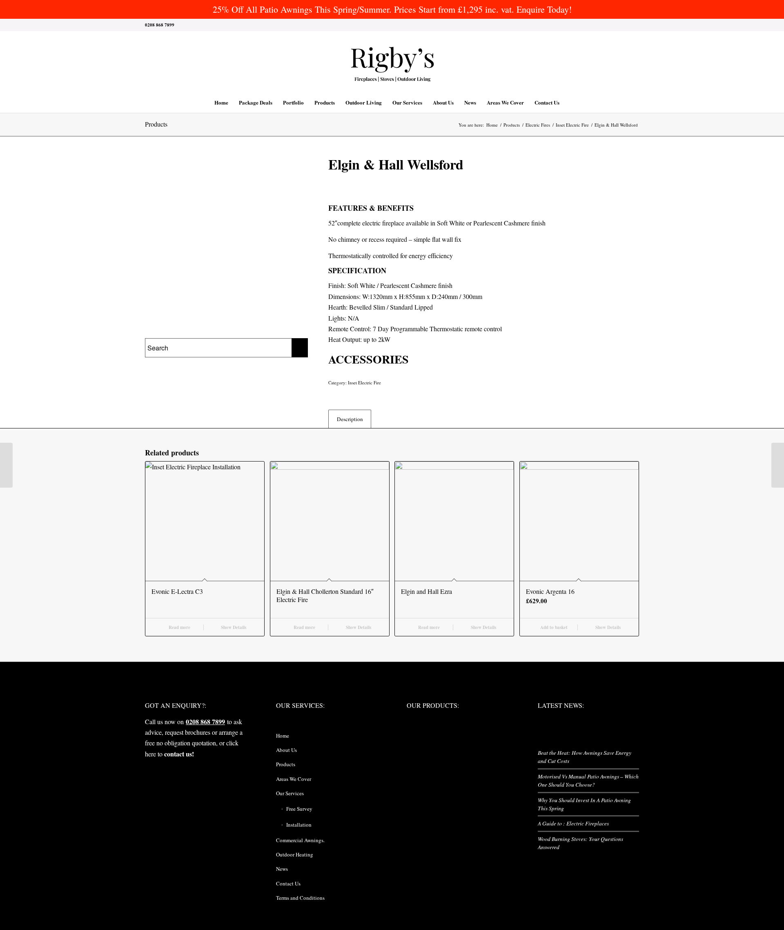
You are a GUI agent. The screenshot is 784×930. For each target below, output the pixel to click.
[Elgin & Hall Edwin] (6, 465)
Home (282, 735)
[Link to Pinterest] (633, 25)
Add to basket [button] (553, 627)
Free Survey (299, 808)
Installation (299, 824)
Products (156, 124)
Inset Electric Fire (364, 382)
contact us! (179, 753)
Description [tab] (350, 419)
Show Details (233, 627)
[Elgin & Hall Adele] (777, 465)
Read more (178, 627)
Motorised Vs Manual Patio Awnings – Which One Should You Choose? (588, 780)
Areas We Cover (293, 779)
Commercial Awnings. (300, 840)
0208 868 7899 (205, 721)
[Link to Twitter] (584, 25)
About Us (286, 750)
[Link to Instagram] (608, 25)
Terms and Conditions (300, 897)
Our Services (290, 793)
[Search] (570, 102)
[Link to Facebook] (596, 25)
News (282, 868)
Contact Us (288, 883)
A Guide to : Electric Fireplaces (573, 823)
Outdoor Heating (294, 854)
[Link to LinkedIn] (620, 25)
